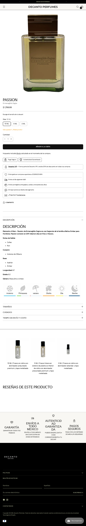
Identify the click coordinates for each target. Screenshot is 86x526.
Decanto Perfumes (19, 513)
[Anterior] (20, 2)
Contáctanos (21, 195)
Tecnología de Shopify (9, 515)
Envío (19, 153)
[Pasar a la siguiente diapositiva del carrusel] (83, 408)
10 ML (7, 124)
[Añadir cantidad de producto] (11, 139)
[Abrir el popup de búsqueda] (77, 7)
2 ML (23, 124)
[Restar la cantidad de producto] (5, 139)
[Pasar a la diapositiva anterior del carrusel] (3, 408)
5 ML (15, 124)
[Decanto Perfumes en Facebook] (4, 500)
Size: (7, 119)
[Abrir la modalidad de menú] (4, 7)
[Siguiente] (66, 2)
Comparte (10, 202)
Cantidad (6, 135)
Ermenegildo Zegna (10, 103)
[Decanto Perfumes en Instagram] (7, 500)
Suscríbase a (78, 493)
